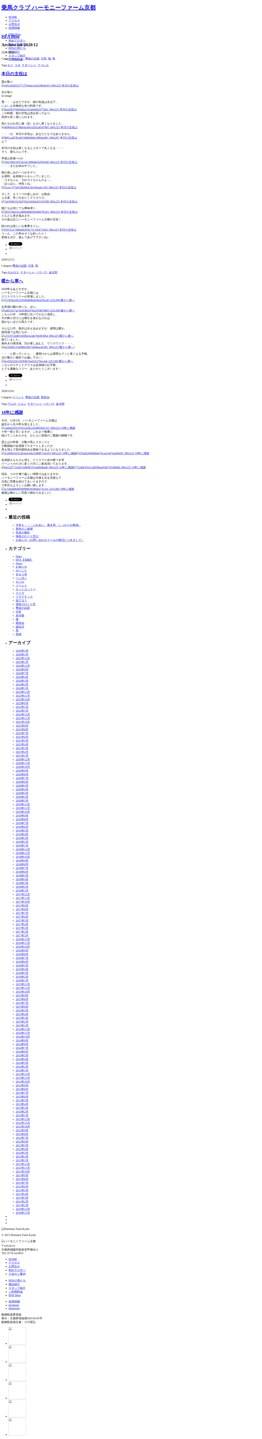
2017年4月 (22, 924)
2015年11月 (23, 988)
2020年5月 (22, 785)
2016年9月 (22, 950)
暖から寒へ (12, 281)
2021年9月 (22, 725)
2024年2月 (22, 684)
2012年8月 (22, 1134)
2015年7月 (22, 1003)
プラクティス (24, 596)
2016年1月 (22, 980)
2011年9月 (22, 1175)
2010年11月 (23, 1212)
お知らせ (21, 566)
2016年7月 (22, 958)
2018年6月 (22, 871)
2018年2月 (22, 886)
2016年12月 (23, 939)
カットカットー (26, 589)
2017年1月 (22, 935)
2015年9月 (22, 995)
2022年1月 (22, 710)
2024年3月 (22, 680)
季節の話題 (32, 58)
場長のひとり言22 (27, 536)
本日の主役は (14, 73)
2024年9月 (22, 669)
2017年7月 (22, 913)
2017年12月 (23, 894)
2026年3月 (22, 650)
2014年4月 (22, 1059)
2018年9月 (22, 860)
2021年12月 (23, 714)
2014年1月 (22, 1070)
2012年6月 (22, 1141)
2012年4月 (22, 1149)
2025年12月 (23, 658)
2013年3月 (22, 1107)
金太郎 (53, 272)
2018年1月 (22, 890)
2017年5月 (22, 920)
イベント (18, 397)
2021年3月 (22, 748)
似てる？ (21, 600)
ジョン (21, 403)
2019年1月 (22, 845)
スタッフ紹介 (17, 1287)
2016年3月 (22, 973)
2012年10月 (23, 1126)
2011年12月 (23, 1164)
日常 (44, 58)
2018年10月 (23, 856)
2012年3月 (22, 1152)
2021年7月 (22, 733)
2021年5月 (22, 740)
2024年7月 (22, 673)
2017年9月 (22, 905)
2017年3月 (22, 928)
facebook (14, 1305)
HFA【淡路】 (24, 559)
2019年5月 (22, 830)
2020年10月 (23, 766)
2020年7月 (22, 778)
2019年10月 (23, 811)
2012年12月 (23, 1119)
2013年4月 (22, 1104)
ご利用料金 (16, 1291)
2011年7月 (22, 1182)
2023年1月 (22, 707)
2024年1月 (22, 688)
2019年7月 (22, 823)
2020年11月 (23, 763)
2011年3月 (22, 1197)
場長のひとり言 (26, 604)
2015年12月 (23, 984)
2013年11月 (23, 1077)
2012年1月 (22, 1160)
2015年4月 (22, 1014)
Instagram (14, 1308)
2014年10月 (23, 1036)
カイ (10, 65)
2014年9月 (22, 1040)
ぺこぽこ (21, 578)
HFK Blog (15, 1295)
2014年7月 (22, 1047)
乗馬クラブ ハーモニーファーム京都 (48, 7)
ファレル (43, 65)
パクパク (41, 272)
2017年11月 (23, 898)
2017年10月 (23, 901)
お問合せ (14, 1266)
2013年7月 (22, 1092)
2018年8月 (22, 864)
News (19, 563)
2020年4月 (22, 789)
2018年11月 (23, 853)
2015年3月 (22, 1018)
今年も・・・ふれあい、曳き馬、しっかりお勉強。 (48, 525)
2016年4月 (22, 969)
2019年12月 (23, 804)
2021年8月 (22, 729)
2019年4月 (22, 834)
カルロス (13, 272)
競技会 (45, 397)
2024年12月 (23, 665)
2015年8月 (22, 999)
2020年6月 (22, 781)
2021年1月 (22, 755)
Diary (19, 556)
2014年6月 (22, 1051)
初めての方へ (17, 1270)
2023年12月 (23, 692)
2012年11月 (23, 1122)
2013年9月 (22, 1085)
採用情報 (14, 1301)
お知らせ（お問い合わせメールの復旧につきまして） (50, 540)
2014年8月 (22, 1044)
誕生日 (20, 626)
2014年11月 (23, 1033)
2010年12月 (23, 1209)
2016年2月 (22, 976)
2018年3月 (22, 883)
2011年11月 (23, 1167)
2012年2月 (22, 1156)
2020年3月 (22, 793)
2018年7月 (22, 868)
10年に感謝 (12, 412)
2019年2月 (22, 841)
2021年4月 (22, 744)
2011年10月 (23, 1171)
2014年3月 (22, 1062)
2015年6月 (22, 1006)
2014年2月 (22, 1066)
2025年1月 (22, 662)
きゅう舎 (21, 574)
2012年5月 (22, 1145)
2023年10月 (23, 699)
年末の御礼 (23, 532)
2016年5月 (22, 965)
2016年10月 (23, 946)
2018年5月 (22, 875)
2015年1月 (22, 1025)
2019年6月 (22, 826)
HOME (13, 1259)
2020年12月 (23, 759)
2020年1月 (22, 800)
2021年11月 (23, 718)
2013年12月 (23, 1074)
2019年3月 (22, 838)
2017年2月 (22, 931)
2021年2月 (22, 751)
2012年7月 (22, 1137)
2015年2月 (22, 1021)
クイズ (20, 593)
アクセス (14, 1262)
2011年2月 (22, 1201)
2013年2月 (22, 1111)
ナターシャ (29, 65)
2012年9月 (22, 1130)
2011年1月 (22, 1205)
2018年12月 (23, 849)
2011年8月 (22, 1179)
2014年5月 (22, 1055)
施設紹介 (14, 1284)
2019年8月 (22, 819)
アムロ (11, 403)
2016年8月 (22, 954)
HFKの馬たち (17, 1280)
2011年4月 (22, 1194)
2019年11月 (23, 808)
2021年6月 (22, 737)
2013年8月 (22, 1089)
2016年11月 (23, 943)
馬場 (18, 634)
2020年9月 (22, 770)
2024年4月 (22, 677)
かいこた (18, 58)
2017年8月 (22, 909)
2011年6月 (22, 1186)
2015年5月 (22, 1010)
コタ (17, 65)
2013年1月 (22, 1115)
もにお (20, 581)
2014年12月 (23, 1029)
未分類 (20, 615)
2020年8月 (22, 774)
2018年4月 (22, 879)
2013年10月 (23, 1081)
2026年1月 (22, 654)
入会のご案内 (17, 1273)
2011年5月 (22, 1190)
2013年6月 (22, 1096)
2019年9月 (22, 815)
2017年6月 (22, 916)
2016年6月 (22, 961)
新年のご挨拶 (24, 528)
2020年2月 (22, 796)
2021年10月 (23, 722)
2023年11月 (23, 695)
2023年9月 (22, 703)
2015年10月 (23, 991)
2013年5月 (22, 1100)
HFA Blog (10, 36)
